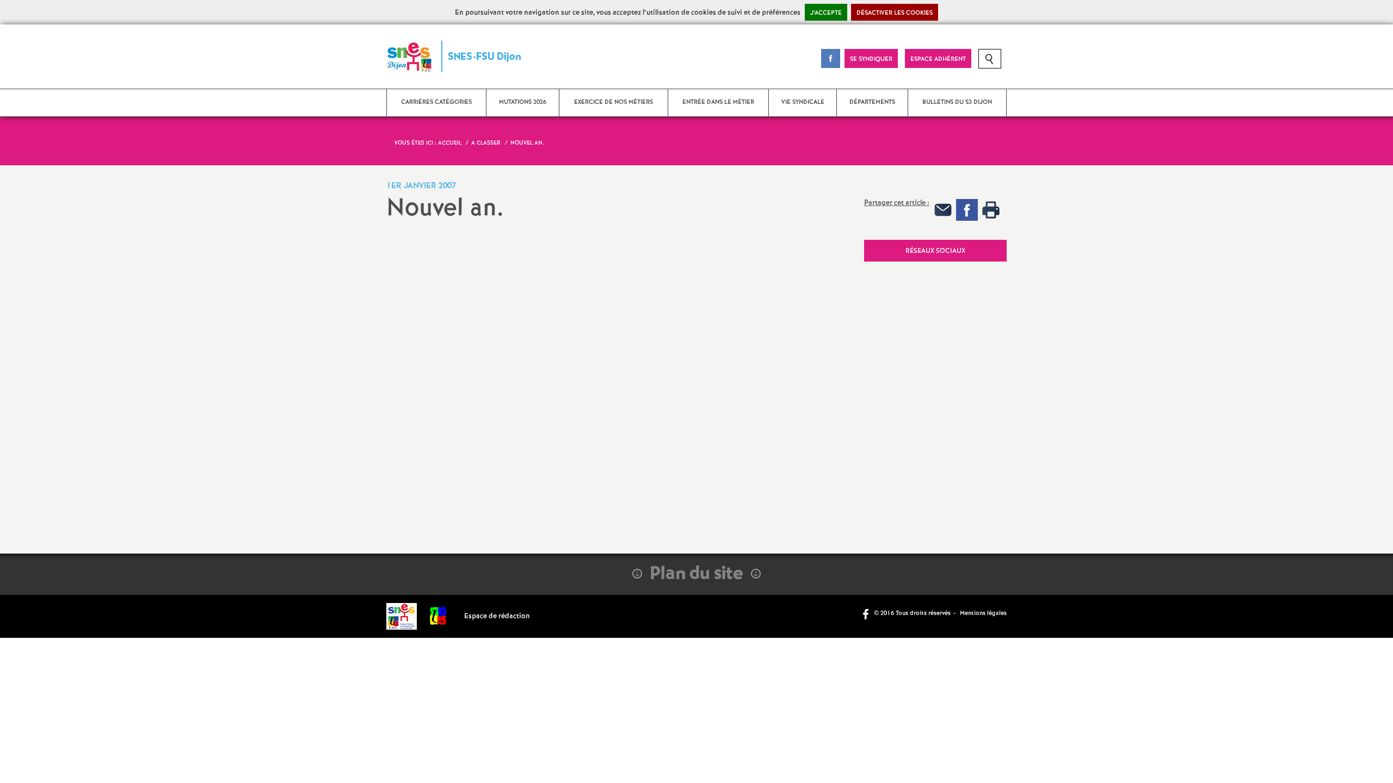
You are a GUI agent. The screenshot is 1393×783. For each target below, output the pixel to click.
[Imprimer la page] (991, 209)
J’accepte (826, 13)
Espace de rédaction (497, 616)
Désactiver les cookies (894, 13)
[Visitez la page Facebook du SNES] (866, 613)
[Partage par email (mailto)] (943, 209)
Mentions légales (983, 613)
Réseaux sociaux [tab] (935, 251)
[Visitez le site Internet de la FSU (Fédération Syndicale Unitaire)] (438, 616)
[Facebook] (967, 209)
